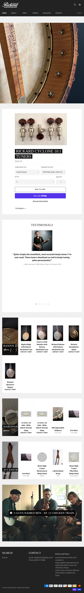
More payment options (40, 201)
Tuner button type (47, 167)
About (14, 13)
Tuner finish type (20, 167)
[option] (42, 63)
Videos (35, 13)
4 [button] (45, 304)
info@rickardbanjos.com (43, 557)
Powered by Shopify (23, 588)
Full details (19, 208)
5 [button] (48, 304)
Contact (59, 13)
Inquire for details (31, 87)
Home (4, 13)
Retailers (47, 13)
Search (5, 557)
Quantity (59, 177)
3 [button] (42, 304)
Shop (24, 13)
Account (79, 13)
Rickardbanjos (11, 588)
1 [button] (35, 304)
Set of (17, 177)
